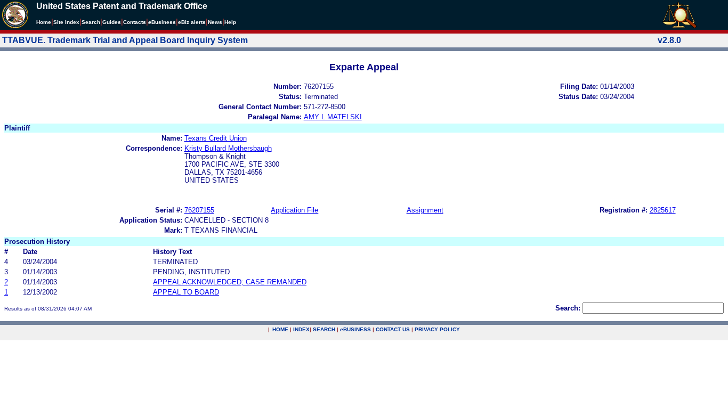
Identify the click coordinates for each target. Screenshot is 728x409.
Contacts (134, 22)
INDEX (301, 329)
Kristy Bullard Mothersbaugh (228, 148)
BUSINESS (355, 329)
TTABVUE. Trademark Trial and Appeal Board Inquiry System (125, 40)
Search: (567, 308)
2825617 (663, 210)
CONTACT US (393, 329)
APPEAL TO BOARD (186, 292)
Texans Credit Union (215, 138)
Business (162, 22)
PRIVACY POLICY (437, 329)
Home (43, 22)
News (215, 22)
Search (91, 22)
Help (230, 22)
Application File (294, 210)
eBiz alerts (192, 22)
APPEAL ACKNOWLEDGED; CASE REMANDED (229, 282)
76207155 (199, 210)
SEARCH (324, 329)
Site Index (66, 22)
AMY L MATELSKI (333, 117)
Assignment (425, 210)
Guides (111, 22)
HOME (280, 329)
